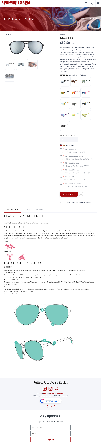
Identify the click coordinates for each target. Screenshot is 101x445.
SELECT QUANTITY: (67, 136)
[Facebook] (45, 389)
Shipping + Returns (57, 393)
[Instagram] (50, 389)
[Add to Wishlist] (81, 194)
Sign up (50, 439)
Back (8, 34)
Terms (39, 393)
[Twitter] (56, 389)
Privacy (46, 393)
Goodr (82, 19)
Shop (72, 19)
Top (51, 406)
